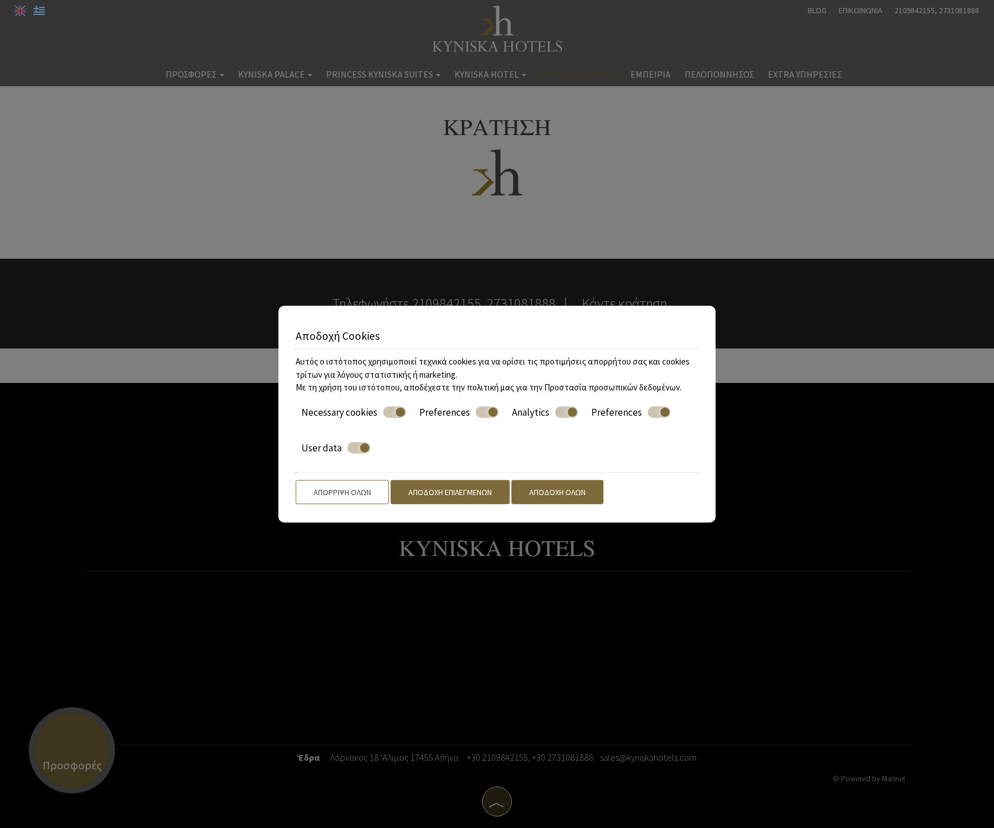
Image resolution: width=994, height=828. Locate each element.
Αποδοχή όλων (557, 491)
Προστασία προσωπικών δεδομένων (612, 387)
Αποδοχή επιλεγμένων (450, 491)
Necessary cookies (339, 411)
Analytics (530, 411)
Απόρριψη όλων (342, 491)
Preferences (444, 411)
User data (321, 448)
